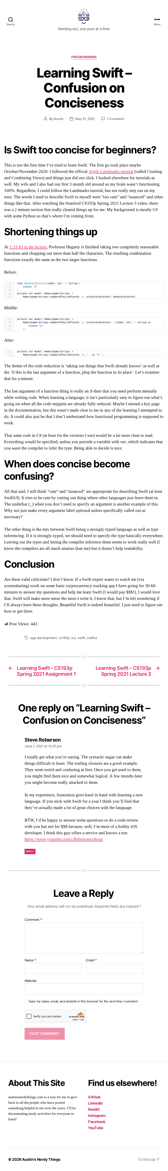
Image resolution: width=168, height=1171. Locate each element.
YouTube (95, 1128)
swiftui (92, 638)
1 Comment (115, 119)
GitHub (94, 1097)
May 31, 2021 (85, 119)
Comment (33, 920)
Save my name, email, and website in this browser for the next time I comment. (83, 1001)
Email (91, 960)
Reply (30, 851)
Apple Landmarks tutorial (111, 171)
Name (30, 960)
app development (43, 638)
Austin (59, 119)
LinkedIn (95, 1103)
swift (81, 638)
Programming (84, 57)
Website (30, 981)
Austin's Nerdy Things (41, 1159)
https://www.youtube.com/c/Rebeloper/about (64, 839)
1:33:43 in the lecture (28, 247)
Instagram (97, 1115)
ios (73, 638)
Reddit (93, 1109)
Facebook (96, 1122)
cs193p (63, 638)
